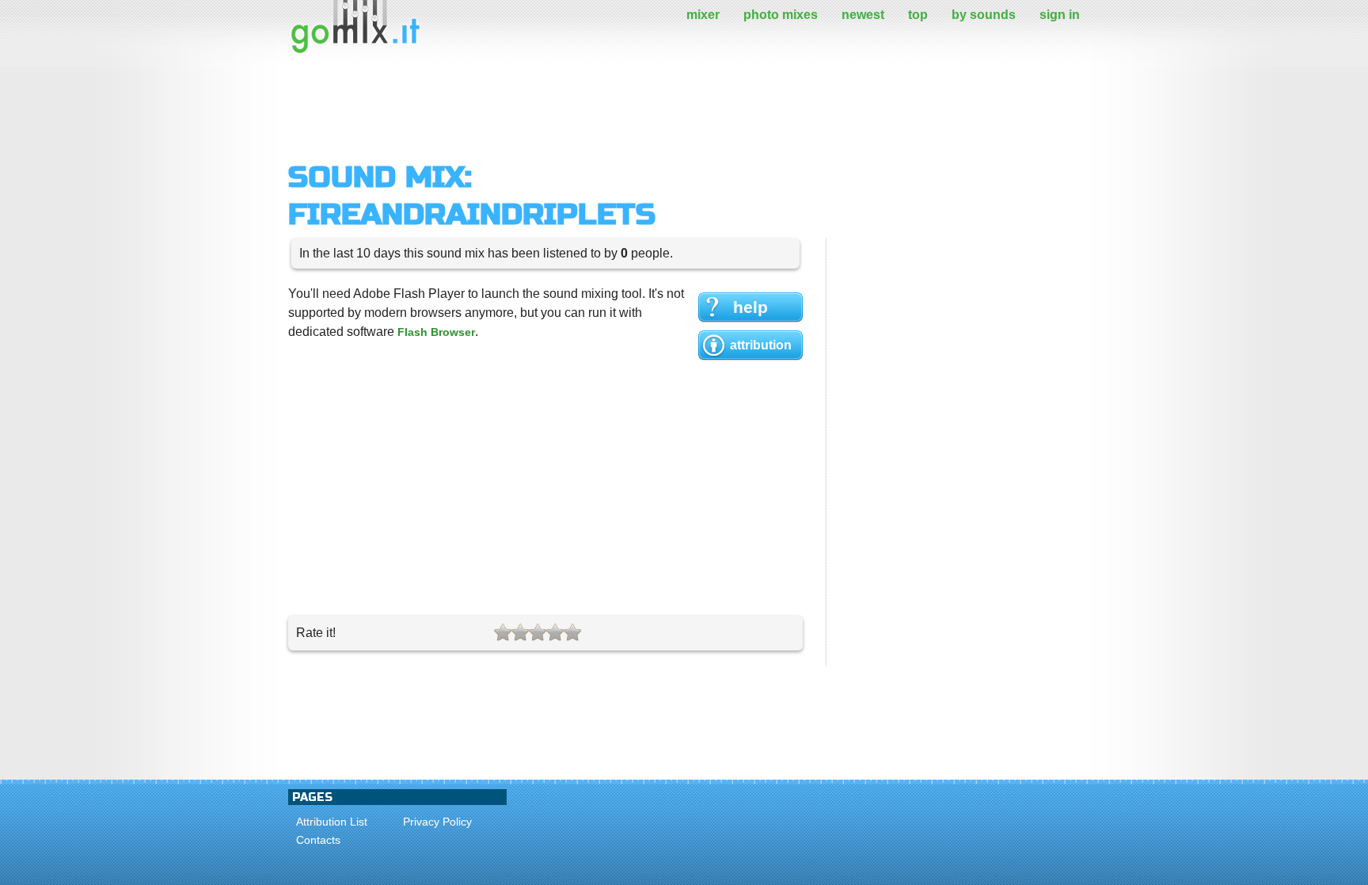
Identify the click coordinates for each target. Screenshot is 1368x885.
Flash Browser (436, 332)
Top (918, 14)
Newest (863, 14)
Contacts (318, 840)
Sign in (1059, 14)
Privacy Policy (437, 821)
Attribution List (331, 821)
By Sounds (984, 14)
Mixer (703, 14)
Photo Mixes (780, 14)
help (750, 307)
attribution (761, 345)
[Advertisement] (576, 107)
